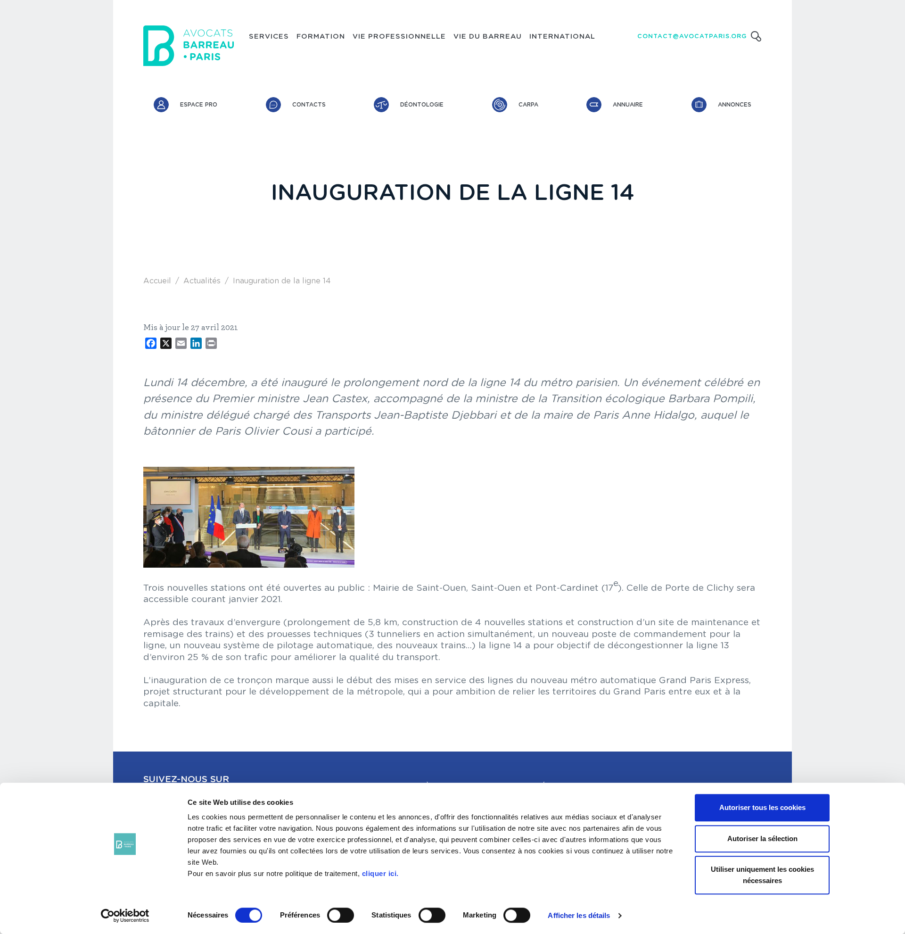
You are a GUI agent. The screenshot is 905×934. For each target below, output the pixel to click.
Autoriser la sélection (762, 839)
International (562, 36)
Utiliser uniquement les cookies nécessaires (762, 874)
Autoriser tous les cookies (762, 807)
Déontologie (422, 104)
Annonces (734, 104)
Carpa (528, 104)
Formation (320, 36)
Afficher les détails (579, 915)
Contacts (309, 104)
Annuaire (628, 104)
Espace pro (198, 104)
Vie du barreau (487, 36)
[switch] (340, 915)
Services (269, 36)
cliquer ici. (380, 873)
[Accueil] (188, 46)
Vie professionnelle (399, 36)
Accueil (157, 281)
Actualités (202, 281)
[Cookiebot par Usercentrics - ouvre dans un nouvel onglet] (125, 916)
